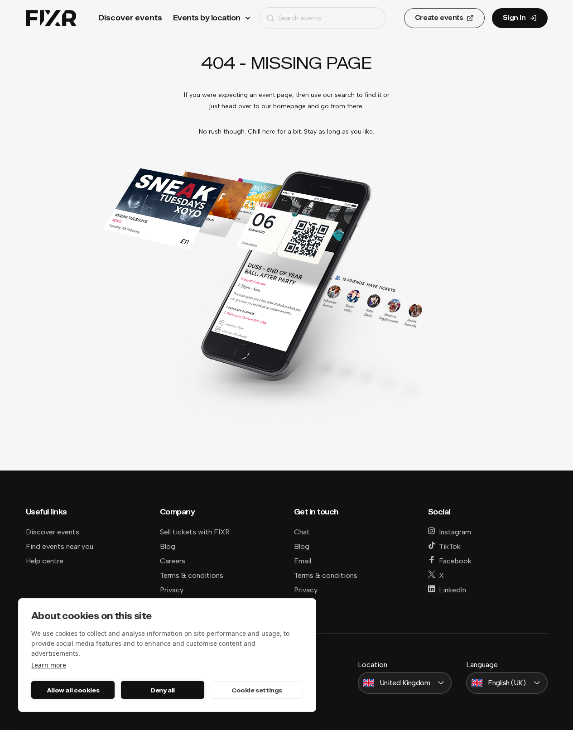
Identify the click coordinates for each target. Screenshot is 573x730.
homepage (289, 106)
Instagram (455, 532)
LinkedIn (452, 590)
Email (302, 561)
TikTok (450, 546)
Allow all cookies (73, 690)
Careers (172, 561)
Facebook (455, 561)
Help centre (44, 561)
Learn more (48, 665)
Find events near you (59, 546)
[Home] (51, 18)
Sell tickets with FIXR (195, 532)
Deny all (162, 690)
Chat (302, 532)
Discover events (130, 18)
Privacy (171, 590)
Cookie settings (256, 690)
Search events (299, 18)
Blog (167, 546)
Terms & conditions (191, 575)
